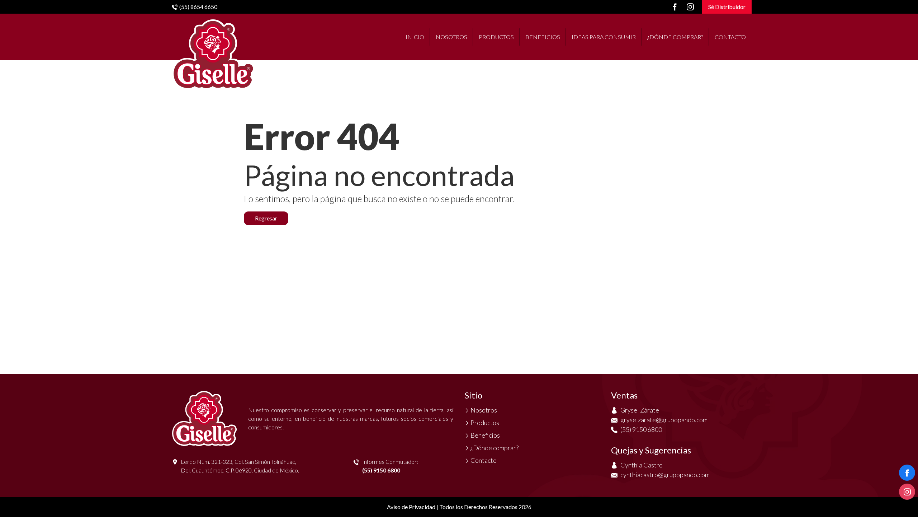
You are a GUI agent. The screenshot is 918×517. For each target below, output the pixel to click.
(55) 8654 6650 (198, 6)
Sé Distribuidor (727, 6)
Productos (496, 36)
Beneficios (542, 36)
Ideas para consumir (604, 36)
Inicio (415, 36)
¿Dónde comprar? (675, 36)
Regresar (266, 218)
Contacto (730, 36)
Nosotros (451, 36)
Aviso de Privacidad (411, 506)
